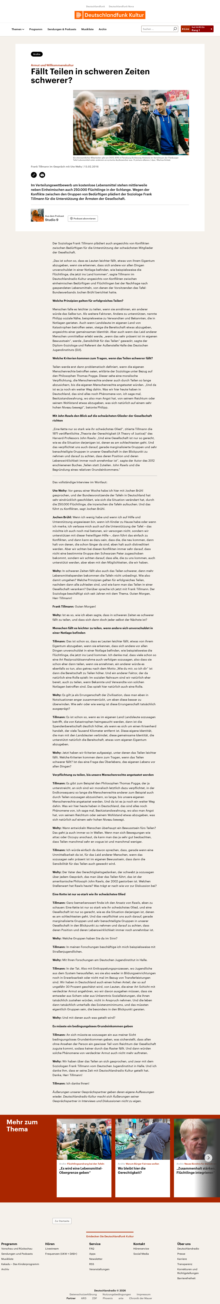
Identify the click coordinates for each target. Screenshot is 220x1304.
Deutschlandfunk (95, 6)
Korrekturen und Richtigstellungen (188, 1271)
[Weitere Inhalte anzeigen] (207, 1158)
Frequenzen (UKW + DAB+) (61, 1253)
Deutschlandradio (188, 1248)
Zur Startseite (62, 1221)
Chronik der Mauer (140, 1298)
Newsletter (95, 1258)
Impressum (144, 1294)
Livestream (52, 1248)
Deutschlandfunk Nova (121, 6)
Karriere (182, 1258)
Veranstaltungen (99, 1269)
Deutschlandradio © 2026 (110, 1290)
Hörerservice (141, 1248)
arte (121, 1298)
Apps (92, 1253)
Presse (181, 1253)
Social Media (141, 1253)
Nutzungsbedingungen (117, 1294)
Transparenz (184, 1263)
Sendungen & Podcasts (62, 29)
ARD (83, 1298)
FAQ (91, 1248)
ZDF (94, 1298)
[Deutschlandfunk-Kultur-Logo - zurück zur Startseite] (110, 15)
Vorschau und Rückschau (16, 1248)
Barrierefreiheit (186, 1278)
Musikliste (87, 29)
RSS (91, 1263)
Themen (17, 29)
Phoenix (108, 1298)
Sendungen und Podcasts (17, 1253)
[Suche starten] (175, 29)
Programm (35, 29)
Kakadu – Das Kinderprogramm (20, 1263)
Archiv (103, 29)
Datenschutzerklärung (83, 1294)
